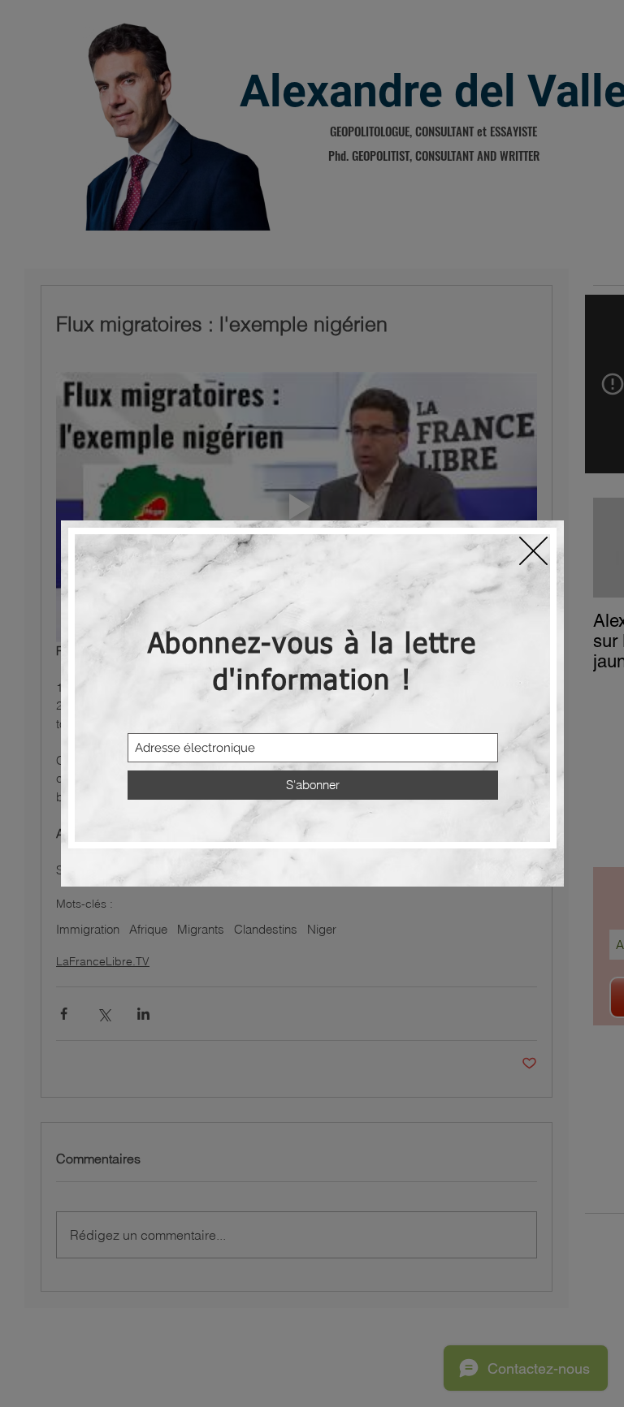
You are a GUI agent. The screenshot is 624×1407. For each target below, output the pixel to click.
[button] (533, 551)
